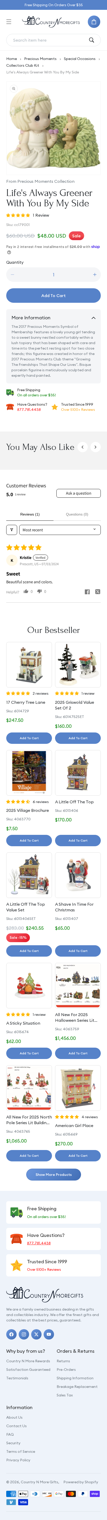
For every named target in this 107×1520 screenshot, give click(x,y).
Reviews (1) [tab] (30, 514)
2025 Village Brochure (27, 810)
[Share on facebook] (87, 592)
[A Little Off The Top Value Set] (29, 875)
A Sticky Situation (23, 1023)
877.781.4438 (29, 409)
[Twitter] (36, 1334)
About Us (14, 1417)
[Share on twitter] (98, 592)
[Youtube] (49, 1334)
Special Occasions (80, 59)
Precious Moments (40, 59)
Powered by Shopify (80, 1482)
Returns (63, 1361)
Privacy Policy (18, 1460)
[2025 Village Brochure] (29, 773)
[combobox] (49, 40)
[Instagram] (24, 1334)
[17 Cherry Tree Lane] (29, 664)
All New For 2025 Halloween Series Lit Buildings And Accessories (74, 1017)
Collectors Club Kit (22, 65)
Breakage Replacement (77, 1386)
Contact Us (16, 1426)
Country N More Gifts (39, 1482)
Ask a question (78, 493)
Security (13, 1443)
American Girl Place (74, 1125)
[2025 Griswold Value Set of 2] (78, 664)
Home (11, 59)
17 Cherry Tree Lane (25, 702)
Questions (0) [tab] (77, 514)
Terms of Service (20, 1451)
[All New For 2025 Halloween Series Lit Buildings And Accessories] (78, 985)
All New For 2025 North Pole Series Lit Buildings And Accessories (29, 1120)
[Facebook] (11, 1334)
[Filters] (11, 530)
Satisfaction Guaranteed (28, 1369)
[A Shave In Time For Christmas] (78, 875)
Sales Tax (65, 1395)
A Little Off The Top (74, 801)
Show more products (54, 1174)
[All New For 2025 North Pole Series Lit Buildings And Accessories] (29, 1088)
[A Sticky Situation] (29, 985)
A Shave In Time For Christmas (74, 907)
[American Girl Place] (78, 1088)
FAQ (10, 1434)
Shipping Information (75, 1378)
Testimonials (17, 1378)
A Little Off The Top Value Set (25, 907)
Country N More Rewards (28, 1361)
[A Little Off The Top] (78, 773)
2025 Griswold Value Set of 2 (74, 705)
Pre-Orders (66, 1369)
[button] (9, 21)
